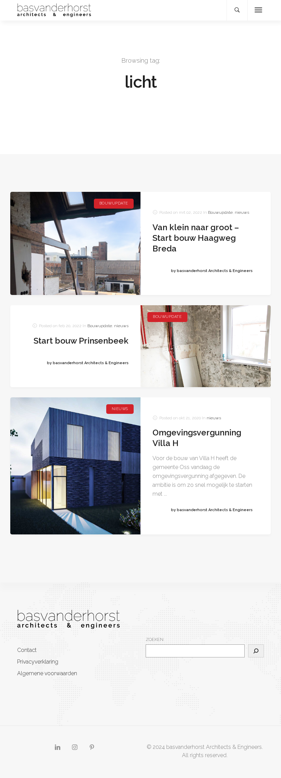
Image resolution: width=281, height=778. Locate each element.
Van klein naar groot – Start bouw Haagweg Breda (195, 238)
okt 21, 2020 (190, 418)
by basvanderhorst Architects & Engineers (212, 271)
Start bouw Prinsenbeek (81, 341)
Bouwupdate (114, 203)
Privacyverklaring (37, 661)
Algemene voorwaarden (47, 673)
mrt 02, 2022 (190, 212)
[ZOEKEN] (256, 650)
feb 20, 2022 (70, 325)
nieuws (242, 212)
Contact (27, 650)
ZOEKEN (154, 639)
